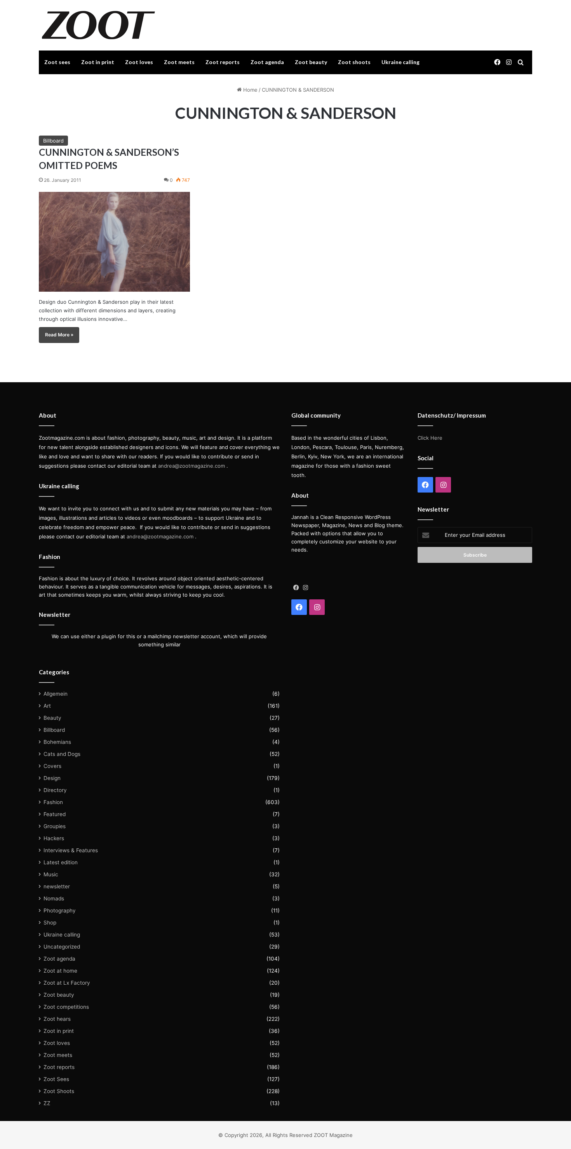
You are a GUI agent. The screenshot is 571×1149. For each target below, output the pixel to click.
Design (52, 778)
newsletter (57, 886)
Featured (55, 814)
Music (51, 874)
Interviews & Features (71, 850)
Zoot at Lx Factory (67, 983)
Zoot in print (97, 62)
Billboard (53, 141)
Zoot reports (222, 62)
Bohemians (57, 742)
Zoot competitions (66, 1007)
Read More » (59, 335)
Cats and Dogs (62, 754)
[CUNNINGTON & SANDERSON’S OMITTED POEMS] (114, 242)
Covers (52, 766)
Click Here (430, 438)
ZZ (47, 1103)
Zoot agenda (267, 62)
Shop (50, 922)
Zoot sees (57, 62)
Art (47, 706)
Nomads (54, 898)
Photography (60, 910)
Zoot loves (139, 62)
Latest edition (61, 862)
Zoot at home (60, 971)
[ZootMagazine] (98, 25)
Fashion (53, 802)
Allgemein (56, 694)
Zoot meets (179, 62)
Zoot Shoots (59, 1091)
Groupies (55, 826)
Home (250, 90)
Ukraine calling (400, 62)
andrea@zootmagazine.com (191, 466)
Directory (55, 790)
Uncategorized (62, 947)
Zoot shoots (354, 62)
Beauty (52, 718)
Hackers (54, 838)
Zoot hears (57, 1019)
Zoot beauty (311, 62)
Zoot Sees (56, 1079)
